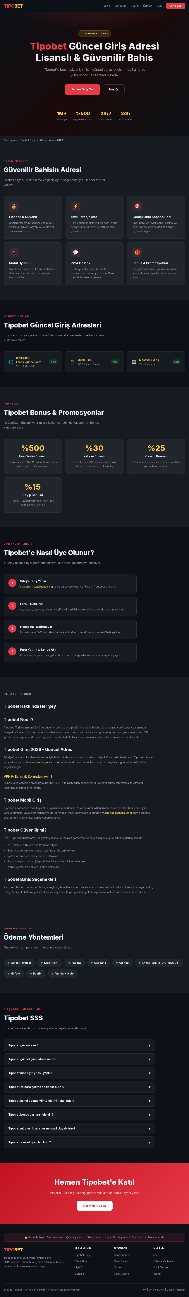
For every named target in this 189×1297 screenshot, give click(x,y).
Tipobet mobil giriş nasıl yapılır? (79, 1073)
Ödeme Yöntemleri (164, 1261)
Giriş (107, 5)
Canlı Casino (121, 1273)
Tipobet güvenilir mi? (79, 1045)
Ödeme (147, 5)
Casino (118, 1267)
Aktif (53, 362)
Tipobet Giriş (27, 140)
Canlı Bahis (120, 1261)
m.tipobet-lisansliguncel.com (37, 586)
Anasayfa (9, 140)
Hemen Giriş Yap (82, 89)
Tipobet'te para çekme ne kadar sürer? (79, 1087)
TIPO (13, 6)
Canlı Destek (160, 1267)
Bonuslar (120, 5)
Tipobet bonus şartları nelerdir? (79, 1115)
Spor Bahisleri (122, 1255)
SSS (159, 5)
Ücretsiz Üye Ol (94, 1206)
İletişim (157, 1273)
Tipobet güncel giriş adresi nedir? (79, 1059)
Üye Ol (113, 89)
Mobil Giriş (81, 1261)
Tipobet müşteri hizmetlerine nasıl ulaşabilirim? (79, 1128)
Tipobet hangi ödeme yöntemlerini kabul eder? (79, 1101)
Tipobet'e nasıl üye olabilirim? (79, 1142)
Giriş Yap (176, 5)
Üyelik (134, 5)
